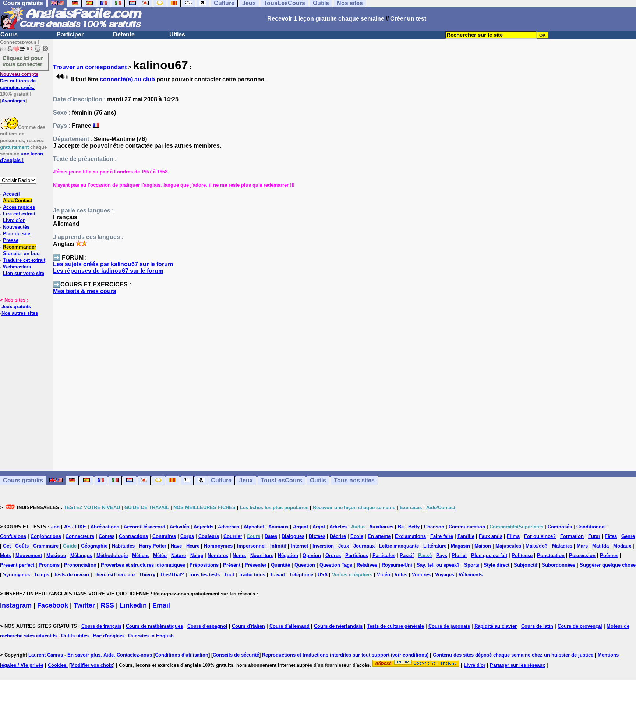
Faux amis (490, 536)
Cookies (57, 665)
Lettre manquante (399, 546)
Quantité (280, 565)
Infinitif (278, 546)
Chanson (434, 526)
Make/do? (537, 546)
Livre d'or (14, 220)
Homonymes (218, 546)
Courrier (232, 536)
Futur (594, 536)
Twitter (84, 605)
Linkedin (133, 605)
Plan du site (16, 233)
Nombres (218, 555)
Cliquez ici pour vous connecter (23, 60)
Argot (318, 526)
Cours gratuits (23, 480)
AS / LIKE (75, 526)
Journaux (364, 546)
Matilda (600, 546)
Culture (221, 480)
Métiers (140, 555)
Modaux (622, 546)
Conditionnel (591, 526)
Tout (229, 574)
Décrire (338, 536)
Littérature (434, 546)
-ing (55, 526)
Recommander (19, 247)
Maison (482, 546)
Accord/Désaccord (144, 526)
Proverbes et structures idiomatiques (143, 565)
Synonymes (16, 574)
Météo (160, 555)
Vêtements (471, 574)
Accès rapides (19, 207)
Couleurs (208, 536)
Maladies (562, 546)
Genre (628, 536)
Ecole (356, 536)
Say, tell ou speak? (438, 565)
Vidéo (383, 574)
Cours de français (101, 626)
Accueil (11, 194)
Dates (271, 536)
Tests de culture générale (395, 626)
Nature (178, 555)
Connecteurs (80, 536)
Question (304, 565)
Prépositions (204, 565)
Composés (560, 526)
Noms (239, 555)
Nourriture (261, 555)
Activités (179, 526)
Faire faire (441, 536)
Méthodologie (112, 555)
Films (513, 536)
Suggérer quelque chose (608, 565)
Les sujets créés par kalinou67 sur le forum (113, 264)
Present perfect (17, 565)
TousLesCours (281, 480)
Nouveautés (16, 227)
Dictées (317, 536)
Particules (383, 555)
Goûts (22, 546)
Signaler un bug (21, 253)
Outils (318, 480)
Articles (338, 526)
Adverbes (228, 526)
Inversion (323, 546)
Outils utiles (75, 635)
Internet (299, 546)
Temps (41, 574)
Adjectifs (203, 526)
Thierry (147, 574)
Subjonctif (525, 565)
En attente (379, 536)
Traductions (252, 574)
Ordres (333, 555)
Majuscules (508, 546)
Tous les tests (204, 574)
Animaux (278, 526)
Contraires (164, 536)
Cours (9, 34)
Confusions (13, 536)
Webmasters (17, 267)
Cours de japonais (449, 626)
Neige (196, 555)
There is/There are (114, 574)
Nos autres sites (19, 313)
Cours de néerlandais (338, 626)
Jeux (246, 480)
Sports (471, 565)
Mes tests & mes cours (84, 291)
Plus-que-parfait (489, 555)
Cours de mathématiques (154, 626)
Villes (401, 574)
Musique (56, 555)
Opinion (312, 555)
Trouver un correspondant (90, 67)
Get (7, 546)
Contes (106, 536)
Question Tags (335, 565)
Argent (300, 526)
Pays (441, 555)
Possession (582, 555)
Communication (467, 526)
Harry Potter (152, 546)
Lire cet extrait (19, 214)
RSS (107, 605)
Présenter (255, 565)
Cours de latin (537, 626)
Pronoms (49, 565)
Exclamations (410, 536)
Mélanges (81, 555)
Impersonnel (251, 546)
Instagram (16, 605)
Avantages (13, 100)
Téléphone (301, 574)
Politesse (522, 555)
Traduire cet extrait (24, 260)
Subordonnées (558, 565)
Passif (407, 555)
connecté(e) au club (127, 79)
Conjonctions (46, 536)
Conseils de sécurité (236, 655)
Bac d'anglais (108, 635)
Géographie (94, 546)
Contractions (133, 536)
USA (323, 574)
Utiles (177, 34)
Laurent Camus (45, 655)
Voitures (421, 574)
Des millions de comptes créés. (19, 80)
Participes (356, 555)
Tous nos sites (354, 480)
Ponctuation (551, 555)
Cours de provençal (580, 626)
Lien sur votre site (23, 273)
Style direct (496, 565)
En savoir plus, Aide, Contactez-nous (109, 655)
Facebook (52, 605)
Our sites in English (151, 635)
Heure (192, 546)
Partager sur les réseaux (517, 665)
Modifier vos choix (92, 665)
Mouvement (28, 555)
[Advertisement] (344, 385)
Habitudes (123, 546)
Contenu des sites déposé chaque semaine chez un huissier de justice (513, 655)
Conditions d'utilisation (181, 655)
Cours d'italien (248, 626)
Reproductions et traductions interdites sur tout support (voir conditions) (345, 655)
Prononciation (80, 565)
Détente (124, 34)
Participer (70, 34)
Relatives (367, 565)
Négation (288, 555)
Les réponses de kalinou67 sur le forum (108, 271)
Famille (465, 536)
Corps (187, 536)
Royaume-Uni (397, 565)
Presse (10, 240)
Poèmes (609, 555)
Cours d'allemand (289, 626)
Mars (582, 546)
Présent (231, 565)
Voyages (444, 574)
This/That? (172, 574)
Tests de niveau (71, 574)
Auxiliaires (381, 526)
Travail (277, 574)
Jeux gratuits (16, 306)
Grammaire (46, 546)
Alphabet (254, 526)
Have (176, 546)
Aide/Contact (17, 200)
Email (161, 605)
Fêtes (611, 536)
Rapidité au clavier (495, 626)
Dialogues (293, 536)
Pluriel (459, 555)
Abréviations (105, 526)
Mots (5, 555)
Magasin (460, 546)
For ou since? (540, 536)
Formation (572, 536)
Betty (414, 526)
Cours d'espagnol (207, 626)
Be (401, 526)
